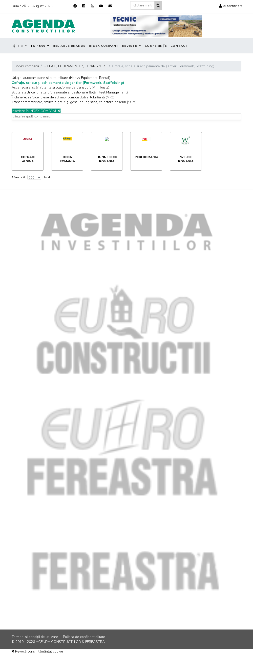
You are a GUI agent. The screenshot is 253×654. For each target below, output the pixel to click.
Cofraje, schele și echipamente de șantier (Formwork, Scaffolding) (68, 82)
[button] (231, 6)
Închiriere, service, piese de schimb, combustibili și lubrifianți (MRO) (63, 97)
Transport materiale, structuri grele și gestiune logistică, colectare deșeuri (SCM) (74, 102)
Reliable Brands (69, 46)
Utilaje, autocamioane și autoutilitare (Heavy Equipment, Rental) (61, 77)
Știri (18, 46)
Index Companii (104, 46)
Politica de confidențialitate (84, 636)
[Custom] (92, 6)
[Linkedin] (83, 6)
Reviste (129, 46)
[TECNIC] (156, 26)
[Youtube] (101, 6)
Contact (179, 46)
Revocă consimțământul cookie (38, 651)
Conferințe (156, 46)
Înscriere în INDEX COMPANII (35, 111)
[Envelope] (110, 6)
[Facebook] (75, 6)
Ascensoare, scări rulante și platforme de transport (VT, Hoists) (60, 87)
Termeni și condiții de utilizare (35, 636)
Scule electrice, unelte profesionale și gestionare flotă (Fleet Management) (70, 92)
